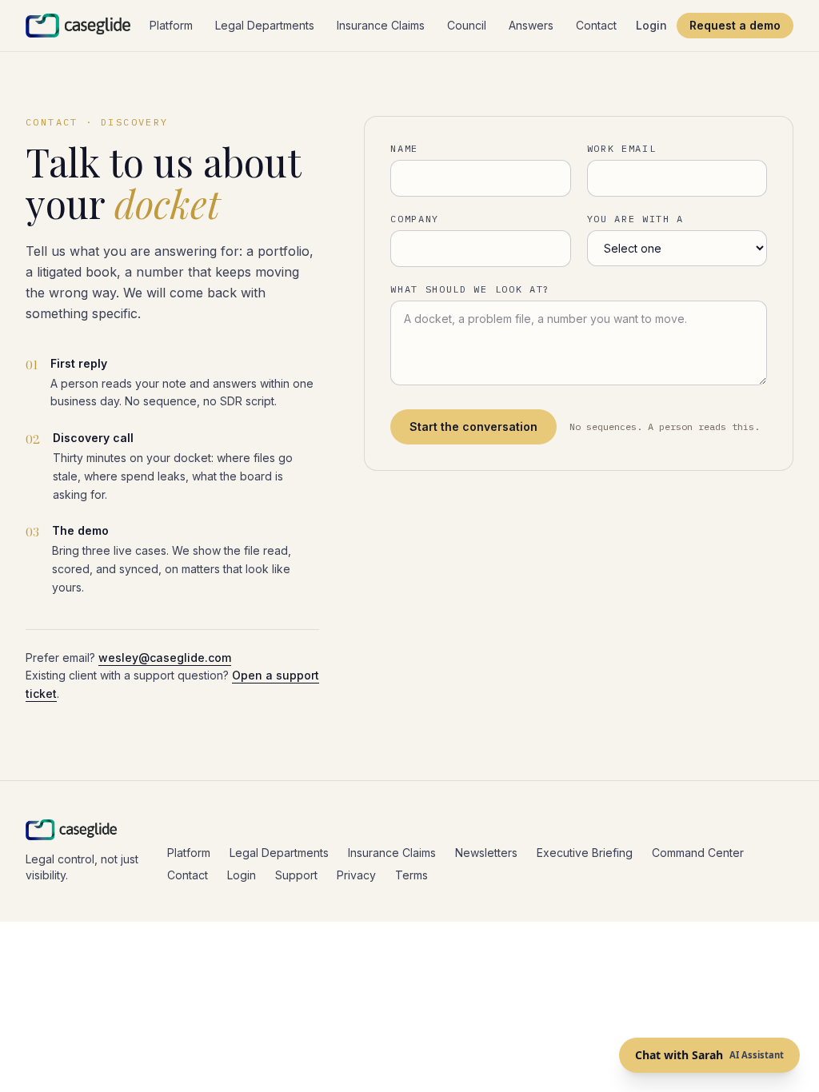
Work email (622, 148)
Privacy (356, 875)
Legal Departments (264, 25)
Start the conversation (473, 426)
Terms (411, 875)
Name (404, 148)
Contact (596, 25)
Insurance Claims (381, 25)
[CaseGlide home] (78, 26)
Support (296, 875)
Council (466, 25)
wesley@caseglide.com (164, 657)
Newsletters (486, 852)
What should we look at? (470, 289)
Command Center (698, 852)
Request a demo (735, 25)
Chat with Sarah (709, 1054)
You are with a (636, 219)
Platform (171, 25)
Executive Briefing (585, 852)
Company (414, 219)
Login (651, 25)
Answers (531, 25)
